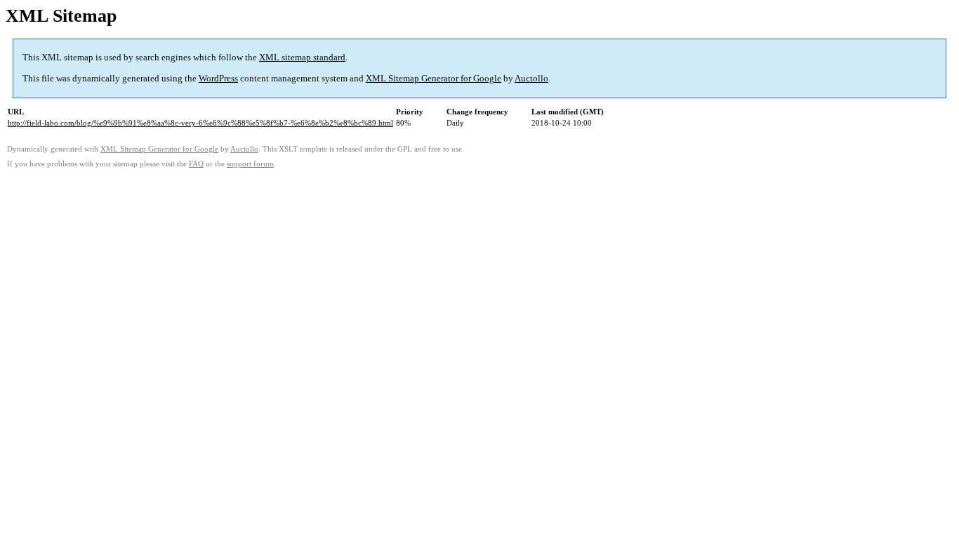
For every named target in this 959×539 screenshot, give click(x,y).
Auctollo (531, 78)
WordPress (218, 78)
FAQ (196, 164)
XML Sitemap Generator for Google (433, 78)
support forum (250, 164)
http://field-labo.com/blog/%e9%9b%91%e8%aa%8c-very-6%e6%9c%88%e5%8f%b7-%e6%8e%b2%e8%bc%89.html (200, 123)
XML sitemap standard (302, 57)
